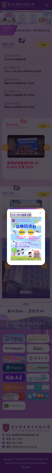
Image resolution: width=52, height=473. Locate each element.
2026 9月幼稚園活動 (21, 215)
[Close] (40, 213)
